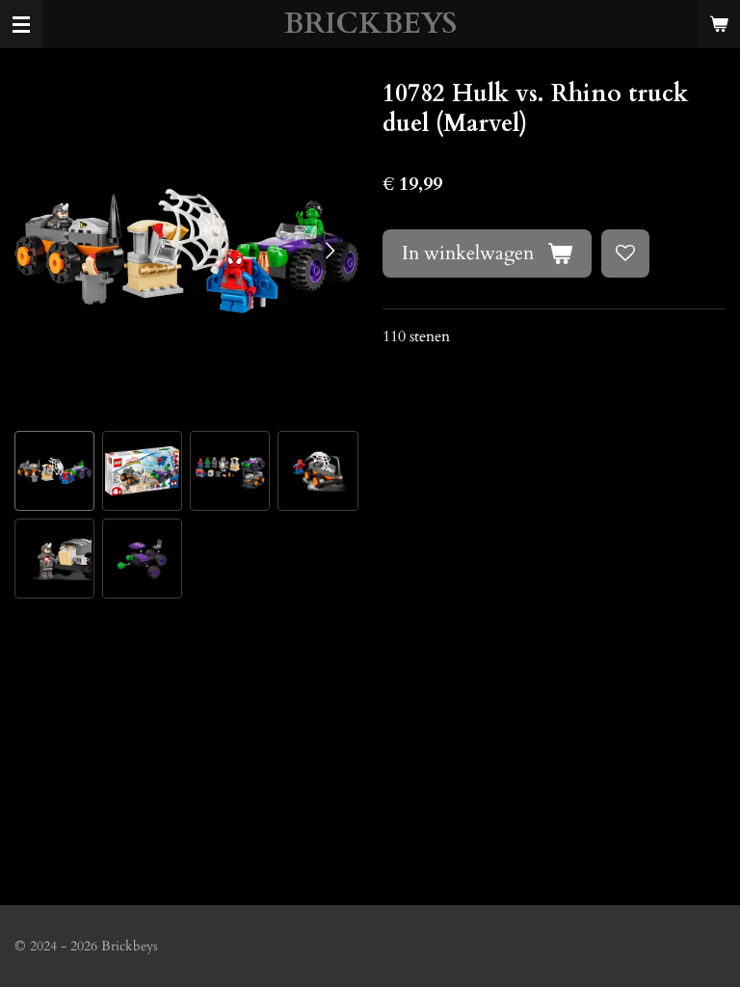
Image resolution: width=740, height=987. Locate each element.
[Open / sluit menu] (21, 24)
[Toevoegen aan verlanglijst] (625, 253)
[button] (54, 471)
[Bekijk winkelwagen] (719, 24)
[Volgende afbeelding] (329, 251)
